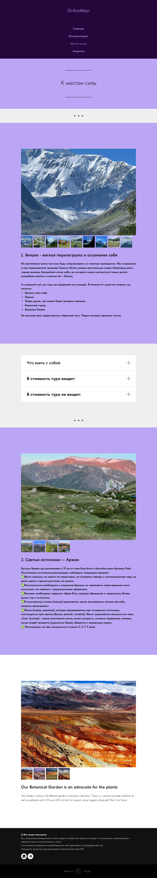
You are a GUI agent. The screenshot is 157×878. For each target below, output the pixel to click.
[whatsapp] (24, 856)
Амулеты (78, 51)
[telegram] (30, 856)
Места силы (78, 43)
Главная (78, 28)
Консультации (78, 36)
